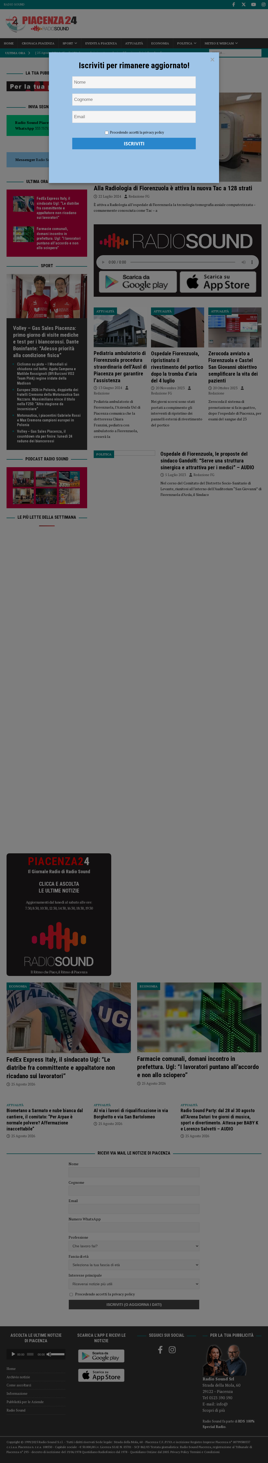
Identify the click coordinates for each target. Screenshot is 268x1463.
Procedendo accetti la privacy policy (137, 132)
